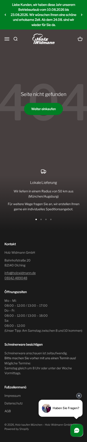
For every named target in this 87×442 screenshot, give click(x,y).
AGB (7, 411)
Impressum (12, 395)
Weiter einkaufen (43, 109)
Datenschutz (13, 403)
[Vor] (82, 14)
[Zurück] (5, 14)
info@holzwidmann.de (20, 273)
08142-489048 (15, 278)
